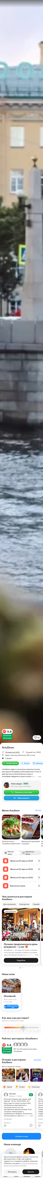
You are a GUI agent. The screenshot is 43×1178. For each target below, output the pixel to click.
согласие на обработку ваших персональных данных (21, 1164)
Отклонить (12, 1172)
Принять (31, 1172)
